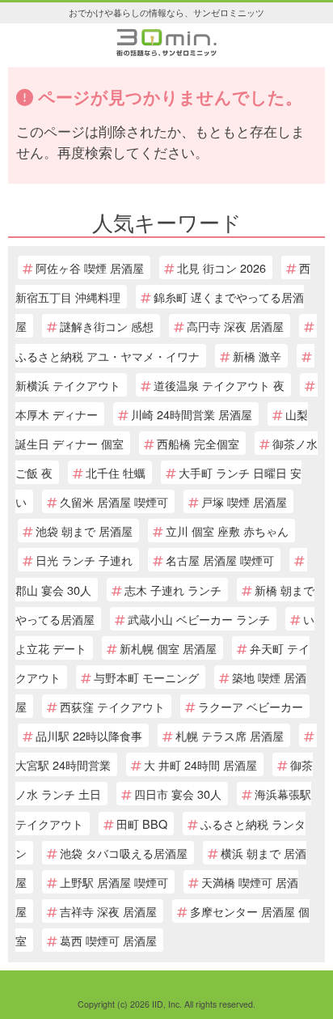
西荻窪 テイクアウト (112, 706)
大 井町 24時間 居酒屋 (200, 764)
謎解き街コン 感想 (107, 325)
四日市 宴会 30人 (177, 793)
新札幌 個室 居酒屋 (168, 647)
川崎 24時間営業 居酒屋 (191, 413)
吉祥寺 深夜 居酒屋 (108, 910)
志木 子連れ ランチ (172, 589)
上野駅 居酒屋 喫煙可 (114, 881)
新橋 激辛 (257, 355)
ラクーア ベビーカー (250, 706)
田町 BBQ (141, 823)
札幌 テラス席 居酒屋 (229, 735)
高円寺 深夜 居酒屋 (235, 325)
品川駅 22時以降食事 (89, 735)
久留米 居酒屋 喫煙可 (114, 501)
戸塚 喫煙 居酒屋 (244, 501)
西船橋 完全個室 (198, 443)
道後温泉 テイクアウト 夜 (219, 384)
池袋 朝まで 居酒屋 (84, 530)
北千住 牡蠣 (115, 472)
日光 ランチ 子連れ (84, 559)
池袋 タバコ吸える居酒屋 (124, 852)
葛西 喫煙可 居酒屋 (108, 940)
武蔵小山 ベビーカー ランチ (199, 618)
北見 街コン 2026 (221, 267)
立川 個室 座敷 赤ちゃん (227, 530)
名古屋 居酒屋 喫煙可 (220, 559)
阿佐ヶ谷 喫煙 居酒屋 (90, 267)
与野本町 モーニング (146, 677)
